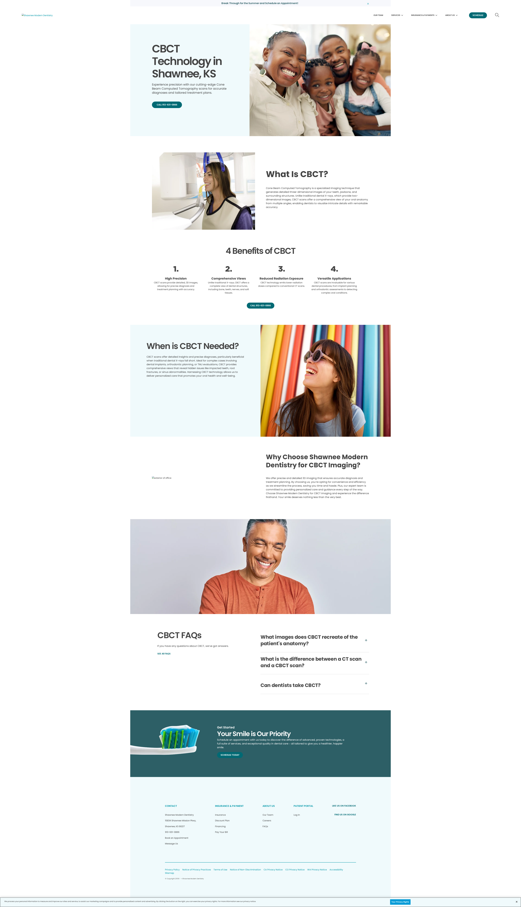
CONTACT (171, 806)
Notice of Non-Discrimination (245, 869)
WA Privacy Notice (317, 869)
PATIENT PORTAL (303, 806)
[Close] (517, 902)
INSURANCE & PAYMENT (229, 806)
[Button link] (497, 15)
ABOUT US (450, 15)
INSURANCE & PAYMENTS (422, 15)
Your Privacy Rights (400, 902)
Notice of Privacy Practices (196, 869)
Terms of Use (220, 869)
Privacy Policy (172, 869)
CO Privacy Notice (295, 869)
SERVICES (395, 15)
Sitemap (169, 873)
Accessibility (336, 869)
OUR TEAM (378, 15)
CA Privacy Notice (273, 869)
